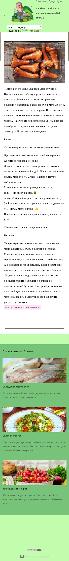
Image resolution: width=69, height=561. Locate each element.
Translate (33, 30)
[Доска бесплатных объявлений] (34, 550)
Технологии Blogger (36, 556)
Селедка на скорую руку (16, 386)
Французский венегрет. (15, 488)
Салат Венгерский (12, 435)
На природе (32, 307)
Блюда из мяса (13, 307)
